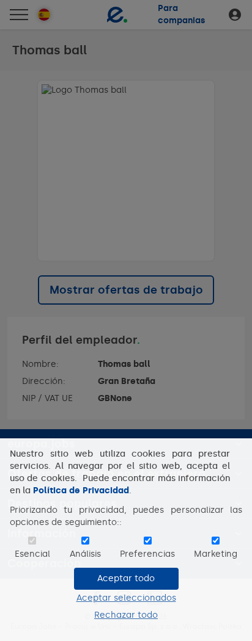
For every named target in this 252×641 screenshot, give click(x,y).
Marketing (215, 554)
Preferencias (147, 554)
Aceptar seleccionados (126, 598)
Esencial (32, 554)
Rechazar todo (126, 615)
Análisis (85, 554)
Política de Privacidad (81, 490)
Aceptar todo (126, 578)
